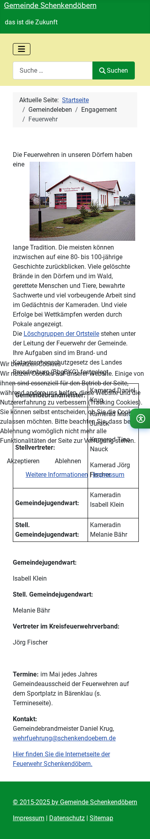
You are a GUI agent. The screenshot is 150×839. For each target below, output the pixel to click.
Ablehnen (68, 461)
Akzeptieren (23, 461)
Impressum (108, 474)
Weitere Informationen (57, 474)
